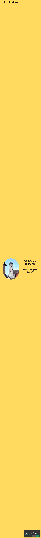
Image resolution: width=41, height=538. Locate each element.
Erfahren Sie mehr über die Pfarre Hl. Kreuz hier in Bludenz (30, 276)
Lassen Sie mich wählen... (28, 534)
